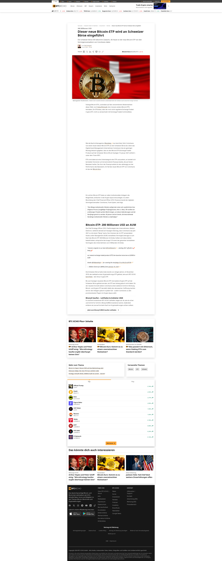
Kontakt (129, 496)
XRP (85, 6)
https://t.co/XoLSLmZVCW (123, 263)
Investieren (98, 6)
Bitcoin (73, 6)
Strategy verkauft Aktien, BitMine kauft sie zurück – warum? (87, 373)
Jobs (99, 496)
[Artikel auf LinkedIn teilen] (90, 52)
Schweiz (144, 369)
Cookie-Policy (102, 530)
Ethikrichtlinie (102, 513)
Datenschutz (102, 504)
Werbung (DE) (131, 502)
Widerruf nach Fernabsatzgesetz (139, 530)
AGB (107, 541)
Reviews (115, 500)
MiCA (105, 6)
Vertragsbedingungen (79, 530)
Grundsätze (102, 510)
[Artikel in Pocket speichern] (96, 52)
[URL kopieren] (103, 52)
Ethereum (79, 6)
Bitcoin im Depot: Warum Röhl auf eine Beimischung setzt (86, 368)
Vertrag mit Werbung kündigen (118, 530)
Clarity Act (112, 6)
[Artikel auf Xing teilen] (93, 52)
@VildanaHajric (96, 263)
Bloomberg (108, 143)
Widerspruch (112, 534)
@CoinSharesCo (111, 248)
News (114, 491)
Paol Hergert (88, 45)
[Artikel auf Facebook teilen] (84, 52)
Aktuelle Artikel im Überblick (91, 25)
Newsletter (116, 511)
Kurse (114, 494)
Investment (102, 25)
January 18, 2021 (114, 267)
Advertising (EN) (132, 499)
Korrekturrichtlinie (104, 518)
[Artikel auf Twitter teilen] (87, 52)
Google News (116, 513)
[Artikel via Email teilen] (100, 52)
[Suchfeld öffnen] (168, 6)
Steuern (91, 6)
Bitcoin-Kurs (97, 169)
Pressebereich (131, 504)
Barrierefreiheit (103, 507)
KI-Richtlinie (102, 521)
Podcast (115, 502)
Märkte (108, 25)
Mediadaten (102, 499)
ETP (137, 369)
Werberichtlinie (103, 515)
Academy (115, 505)
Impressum (101, 502)
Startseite (80, 25)
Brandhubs (116, 508)
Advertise (157, 1)
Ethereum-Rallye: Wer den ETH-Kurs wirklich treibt (84, 371)
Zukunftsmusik (102, 107)
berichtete (89, 277)
